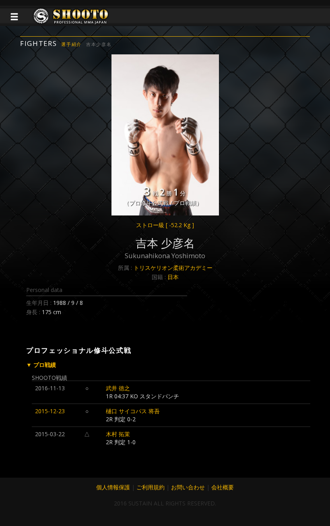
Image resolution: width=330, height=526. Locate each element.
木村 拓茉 (118, 434)
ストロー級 (165, 225)
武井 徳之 (118, 388)
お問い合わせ (188, 487)
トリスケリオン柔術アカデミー (173, 267)
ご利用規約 (150, 487)
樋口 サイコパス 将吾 (133, 411)
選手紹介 (71, 44)
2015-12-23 (50, 411)
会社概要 (222, 487)
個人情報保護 (113, 487)
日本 (173, 277)
